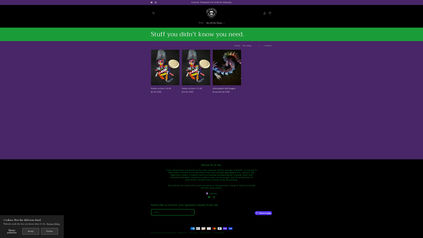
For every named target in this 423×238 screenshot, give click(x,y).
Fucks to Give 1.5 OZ (192, 88)
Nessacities (159, 233)
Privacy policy (193, 233)
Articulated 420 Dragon (224, 88)
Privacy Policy (53, 224)
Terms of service (205, 233)
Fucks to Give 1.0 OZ (161, 88)
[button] (153, 13)
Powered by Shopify (169, 233)
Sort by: (237, 46)
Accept (31, 231)
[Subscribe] (191, 212)
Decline (49, 231)
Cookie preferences (218, 233)
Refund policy (182, 233)
